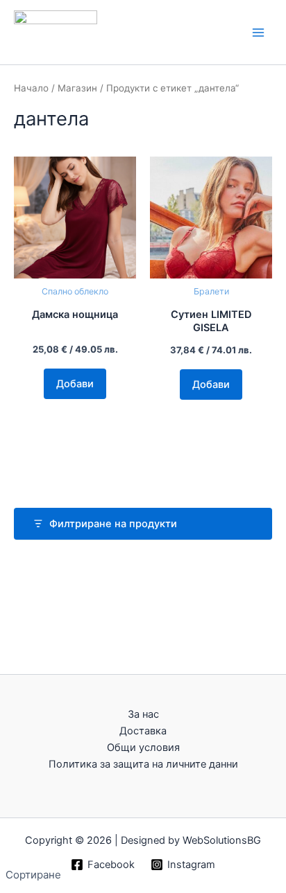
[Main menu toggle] (258, 32)
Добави (75, 384)
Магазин (77, 88)
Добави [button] (211, 384)
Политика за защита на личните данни (143, 764)
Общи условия (143, 747)
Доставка (143, 731)
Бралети (211, 291)
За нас (143, 714)
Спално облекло (75, 291)
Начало (31, 88)
